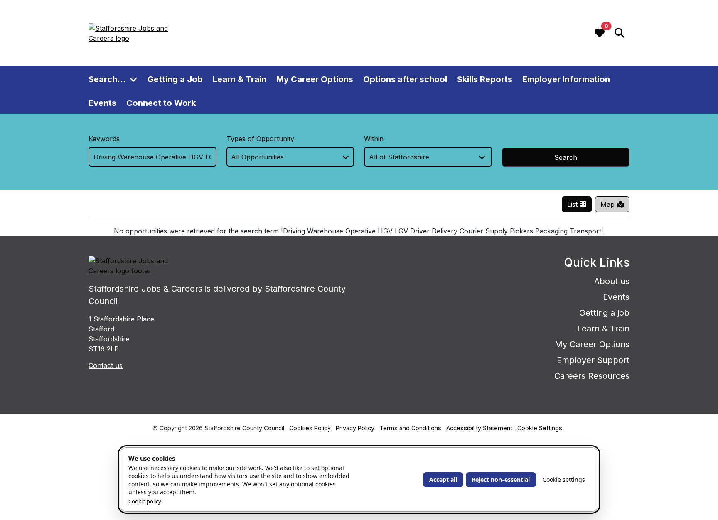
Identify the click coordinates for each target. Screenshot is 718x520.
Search (565, 157)
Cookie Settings (539, 428)
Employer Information (566, 78)
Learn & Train (239, 78)
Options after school (405, 78)
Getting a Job (175, 78)
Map (608, 204)
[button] (619, 33)
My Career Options (314, 78)
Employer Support (593, 360)
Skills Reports (484, 78)
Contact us (106, 365)
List (573, 204)
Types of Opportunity (260, 139)
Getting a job (604, 313)
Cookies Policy (310, 428)
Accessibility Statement (479, 428)
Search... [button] (107, 78)
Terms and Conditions (410, 428)
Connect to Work (161, 102)
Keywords (104, 139)
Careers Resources (591, 376)
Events (102, 102)
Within (374, 139)
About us (611, 281)
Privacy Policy (355, 428)
